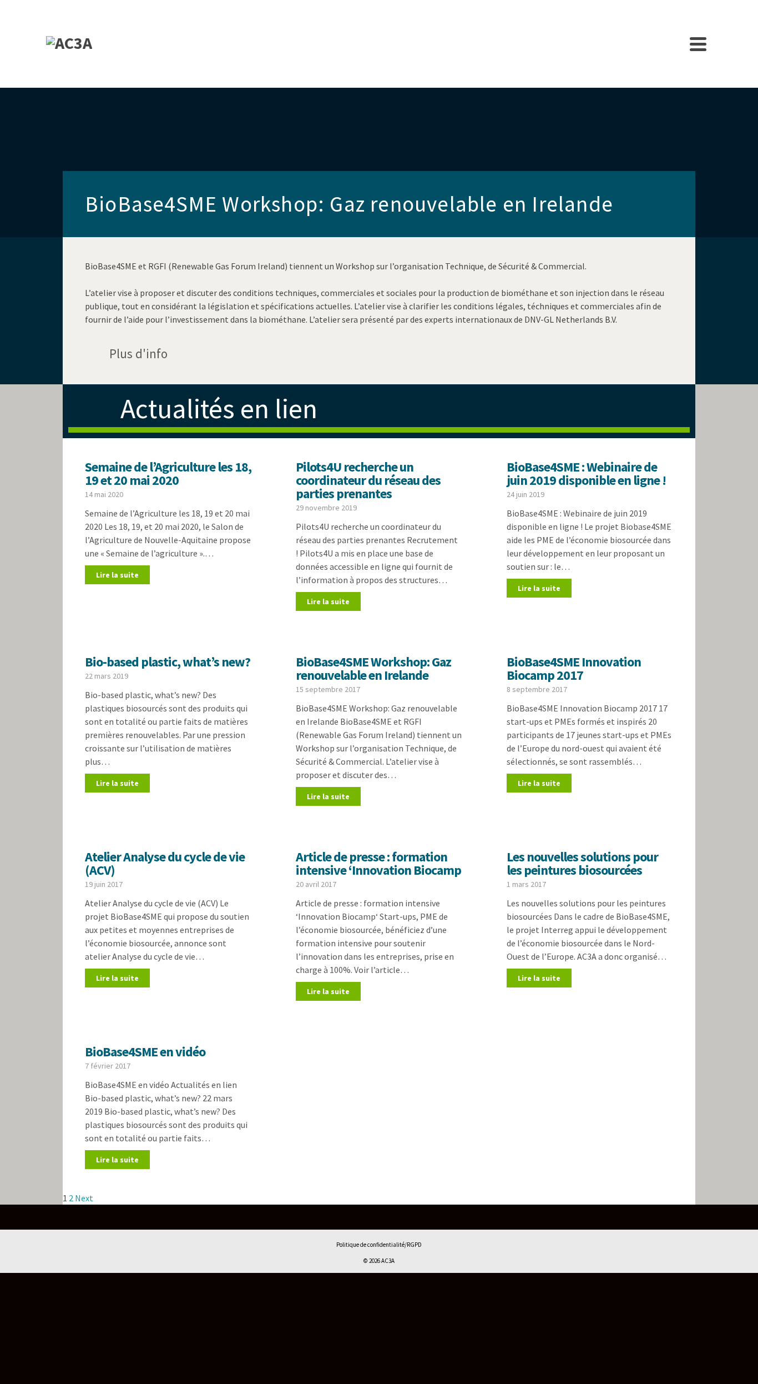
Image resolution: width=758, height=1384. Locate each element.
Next (84, 1198)
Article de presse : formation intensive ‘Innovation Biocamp (378, 863)
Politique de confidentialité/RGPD (379, 1244)
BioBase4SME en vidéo (145, 1051)
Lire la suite (117, 575)
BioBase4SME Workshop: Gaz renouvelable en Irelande (373, 668)
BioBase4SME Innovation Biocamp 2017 (574, 668)
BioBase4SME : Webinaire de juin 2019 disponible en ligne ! (586, 473)
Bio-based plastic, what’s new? (167, 661)
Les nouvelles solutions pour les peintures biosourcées (582, 863)
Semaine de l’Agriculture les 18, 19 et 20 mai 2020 (168, 473)
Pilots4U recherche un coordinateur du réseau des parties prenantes (368, 480)
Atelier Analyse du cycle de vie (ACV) (165, 863)
